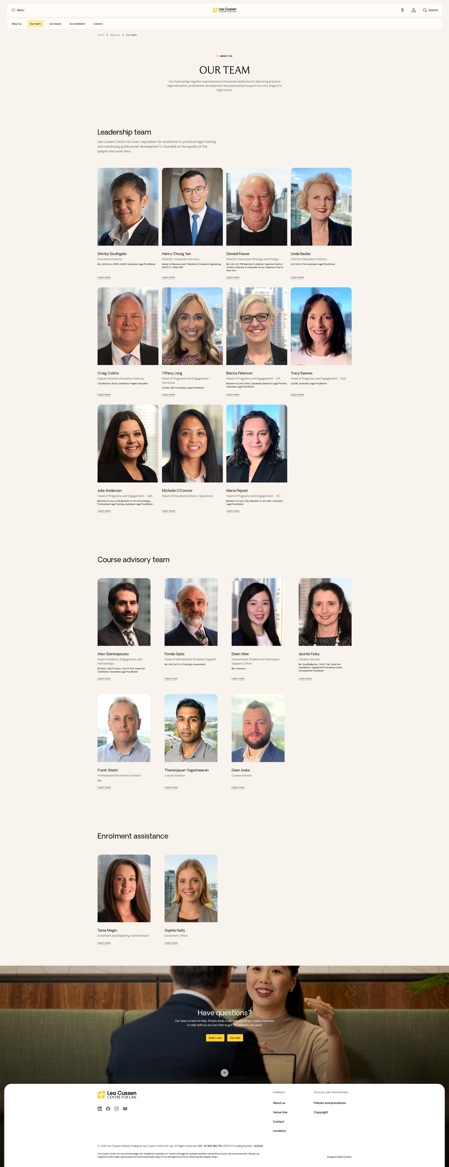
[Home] (224, 10)
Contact (278, 1121)
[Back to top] (224, 1073)
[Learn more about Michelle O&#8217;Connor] (192, 443)
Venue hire (280, 1112)
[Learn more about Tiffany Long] (192, 326)
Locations (279, 1130)
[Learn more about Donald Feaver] (256, 207)
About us (115, 35)
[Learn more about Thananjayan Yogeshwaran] (191, 728)
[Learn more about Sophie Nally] (191, 888)
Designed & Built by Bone (339, 1157)
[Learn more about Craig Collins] (128, 326)
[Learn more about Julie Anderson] (128, 443)
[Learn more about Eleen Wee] (258, 612)
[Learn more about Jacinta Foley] (325, 612)
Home (101, 35)
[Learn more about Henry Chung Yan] (192, 207)
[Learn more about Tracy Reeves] (321, 326)
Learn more (104, 277)
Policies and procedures (330, 1102)
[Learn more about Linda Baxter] (321, 207)
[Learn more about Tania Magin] (124, 888)
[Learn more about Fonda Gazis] (191, 612)
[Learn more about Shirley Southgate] (128, 207)
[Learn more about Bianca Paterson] (256, 326)
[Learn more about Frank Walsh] (124, 728)
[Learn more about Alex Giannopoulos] (124, 612)
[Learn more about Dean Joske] (258, 728)
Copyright (321, 1112)
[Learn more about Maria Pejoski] (256, 443)
